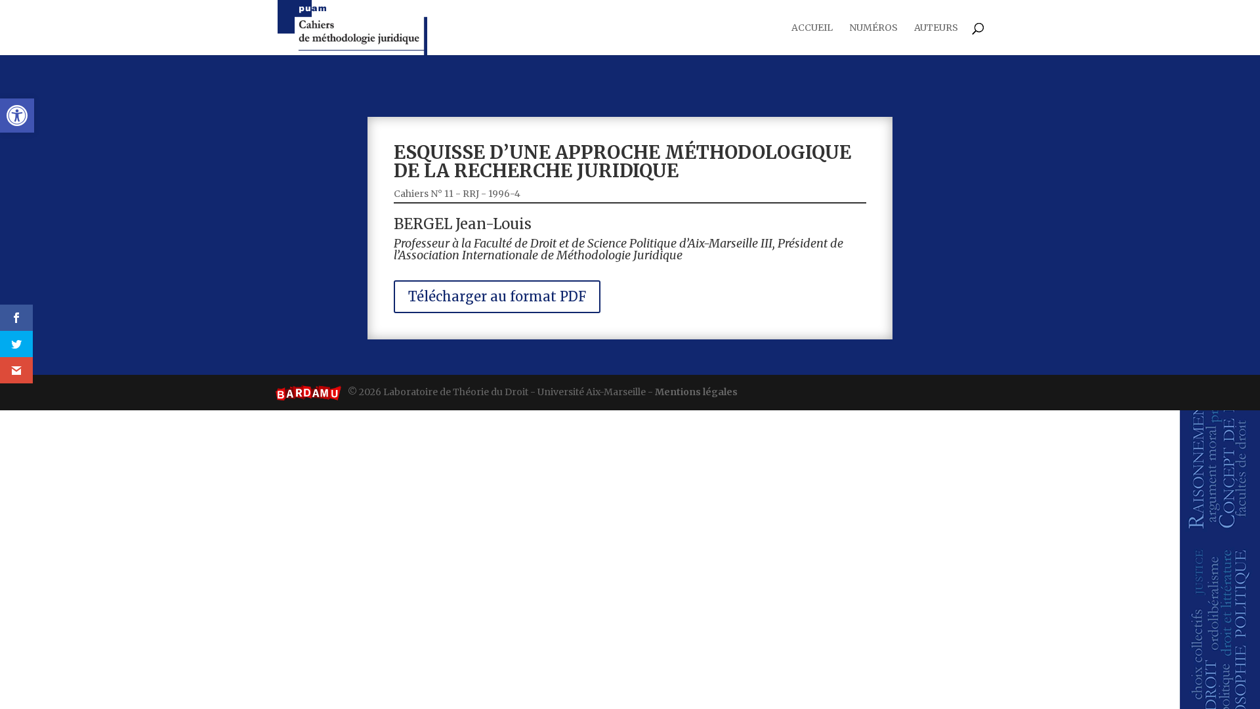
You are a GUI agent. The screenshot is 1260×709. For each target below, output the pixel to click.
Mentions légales (696, 392)
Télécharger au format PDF (497, 296)
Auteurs (936, 28)
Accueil (812, 28)
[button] (17, 115)
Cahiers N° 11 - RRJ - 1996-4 (457, 194)
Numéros (873, 28)
